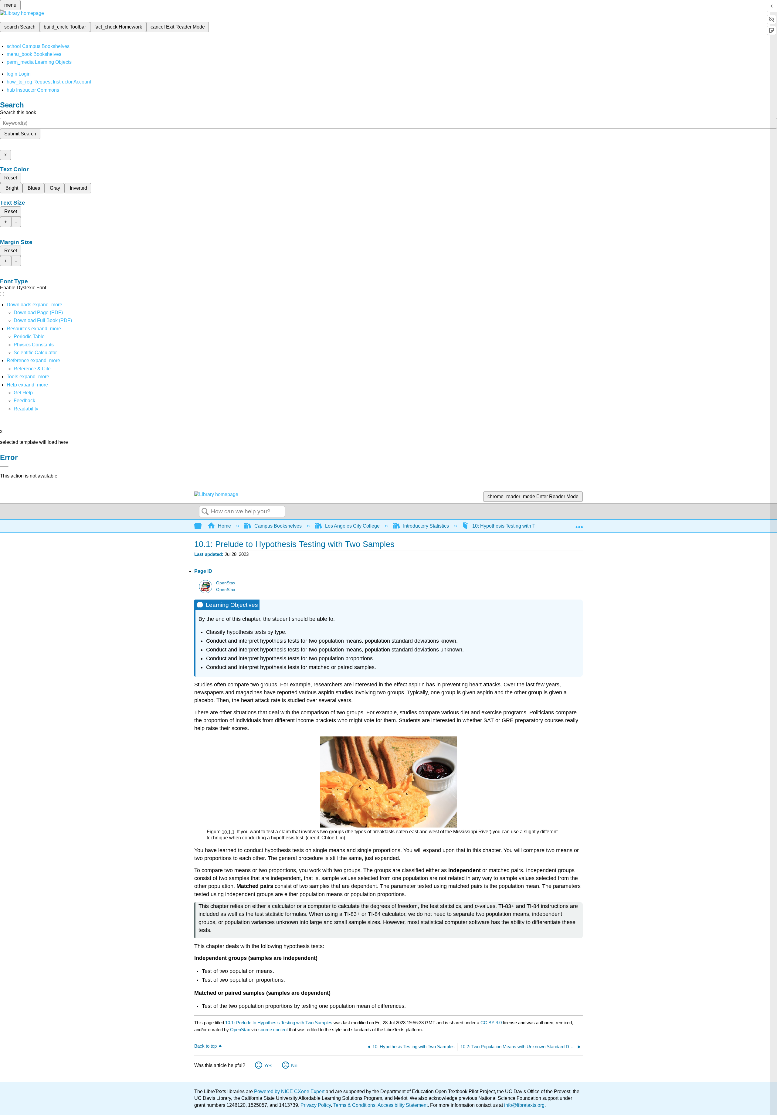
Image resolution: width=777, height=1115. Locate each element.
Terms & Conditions (354, 1105)
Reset (10, 177)
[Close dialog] (4, 466)
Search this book (18, 112)
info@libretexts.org (524, 1105)
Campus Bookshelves (278, 526)
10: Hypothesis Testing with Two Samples (517, 526)
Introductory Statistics (426, 526)
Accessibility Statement (403, 1105)
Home (224, 526)
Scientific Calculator (35, 352)
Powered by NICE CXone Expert (290, 1091)
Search (205, 512)
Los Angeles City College (352, 526)
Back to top (205, 1046)
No (294, 1065)
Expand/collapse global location (579, 524)
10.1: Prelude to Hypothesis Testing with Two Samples (278, 1022)
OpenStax (225, 583)
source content (273, 1029)
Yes (268, 1065)
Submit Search (20, 133)
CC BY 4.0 (491, 1022)
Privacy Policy (315, 1105)
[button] (24, 400)
